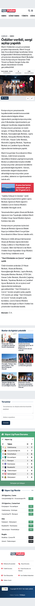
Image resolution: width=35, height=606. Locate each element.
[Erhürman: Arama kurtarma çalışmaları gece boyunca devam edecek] (25, 377)
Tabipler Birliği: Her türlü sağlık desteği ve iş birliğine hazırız (9, 384)
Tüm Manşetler (8, 575)
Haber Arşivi (7, 580)
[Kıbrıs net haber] (8, 11)
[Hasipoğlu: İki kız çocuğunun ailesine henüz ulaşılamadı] (9, 338)
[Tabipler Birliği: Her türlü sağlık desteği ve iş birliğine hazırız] (9, 377)
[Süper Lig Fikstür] (32, 490)
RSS (5, 589)
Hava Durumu (25, 564)
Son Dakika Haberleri (27, 575)
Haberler (4, 36)
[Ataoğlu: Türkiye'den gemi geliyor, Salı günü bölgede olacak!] (9, 358)
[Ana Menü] (32, 11)
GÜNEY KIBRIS (14, 16)
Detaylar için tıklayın (17, 483)
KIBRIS (3, 16)
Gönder (6, 423)
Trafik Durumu (8, 568)
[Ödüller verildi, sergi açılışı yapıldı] (17, 85)
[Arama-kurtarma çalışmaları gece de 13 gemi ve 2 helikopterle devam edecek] (25, 338)
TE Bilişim (22, 595)
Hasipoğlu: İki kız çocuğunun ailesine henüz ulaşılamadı (8, 345)
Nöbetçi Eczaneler (9, 564)
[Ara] (29, 11)
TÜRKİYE (24, 16)
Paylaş (6, 98)
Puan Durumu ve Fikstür (24, 569)
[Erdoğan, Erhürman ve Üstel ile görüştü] (25, 358)
